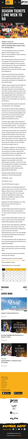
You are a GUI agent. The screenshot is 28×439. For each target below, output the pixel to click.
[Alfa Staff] (14, 418)
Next (25, 287)
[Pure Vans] (24, 2)
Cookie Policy (4, 382)
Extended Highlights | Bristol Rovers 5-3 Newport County (12, 336)
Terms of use (4, 385)
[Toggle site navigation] (2, 2)
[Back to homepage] (8, 2)
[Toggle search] (15, 2)
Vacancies (3, 387)
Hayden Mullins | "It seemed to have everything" (11, 361)
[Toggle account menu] (19, 2)
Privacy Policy (4, 384)
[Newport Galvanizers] (14, 407)
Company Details (4, 378)
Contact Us (3, 380)
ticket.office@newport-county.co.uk (12, 260)
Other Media (18, 435)
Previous (4, 287)
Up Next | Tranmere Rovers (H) (9, 313)
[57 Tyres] (14, 412)
